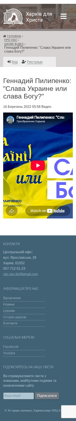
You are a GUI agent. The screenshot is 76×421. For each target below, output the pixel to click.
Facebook (11, 347)
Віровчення (11, 298)
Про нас (10, 40)
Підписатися (47, 395)
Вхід (15, 62)
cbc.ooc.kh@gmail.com (20, 274)
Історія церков (14, 317)
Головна (14, 36)
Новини (8, 304)
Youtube (9, 353)
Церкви (9, 311)
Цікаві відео (14, 44)
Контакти (10, 323)
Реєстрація (35, 62)
